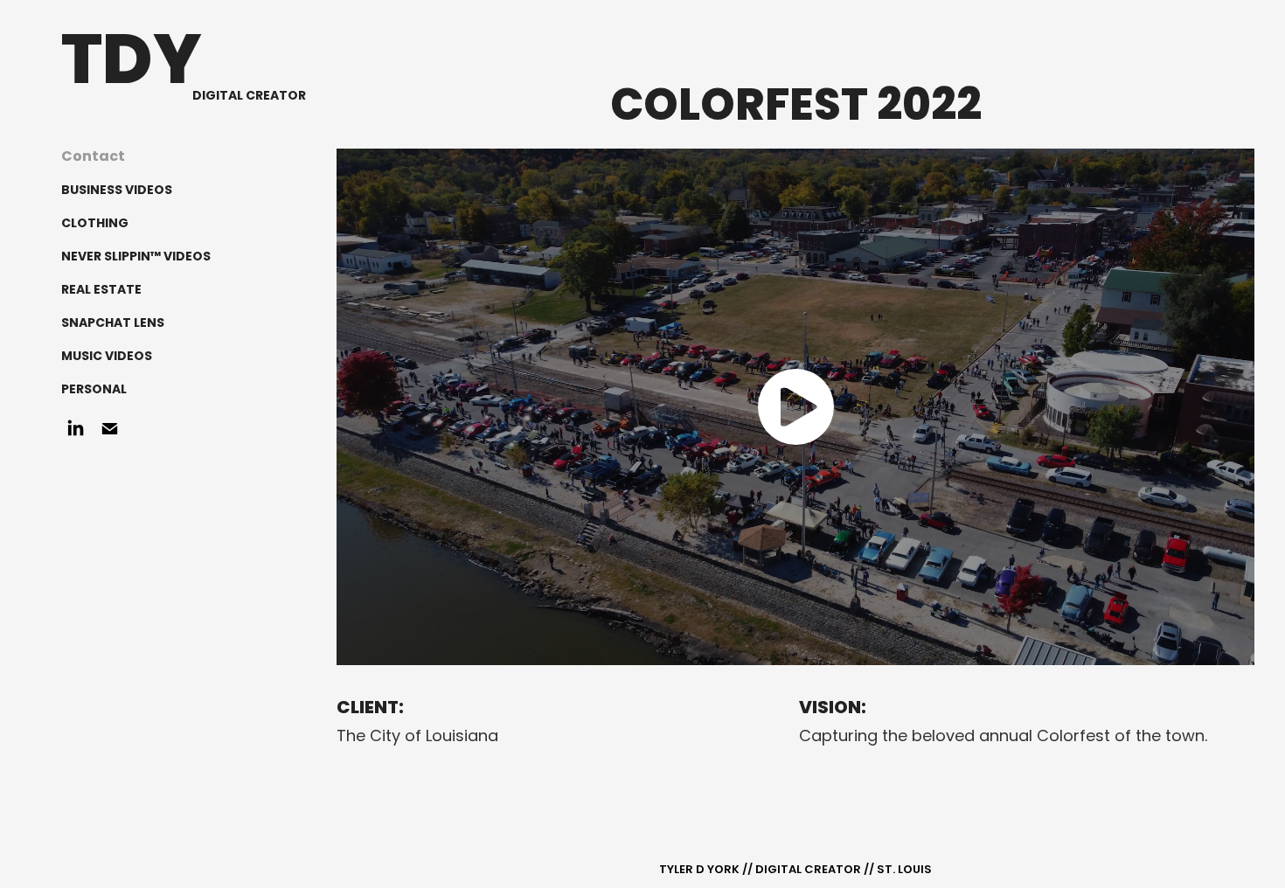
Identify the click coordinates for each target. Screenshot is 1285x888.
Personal (94, 389)
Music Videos (106, 356)
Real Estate (101, 290)
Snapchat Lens (112, 323)
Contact (93, 157)
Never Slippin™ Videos (136, 256)
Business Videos (116, 190)
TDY (131, 65)
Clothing (94, 223)
